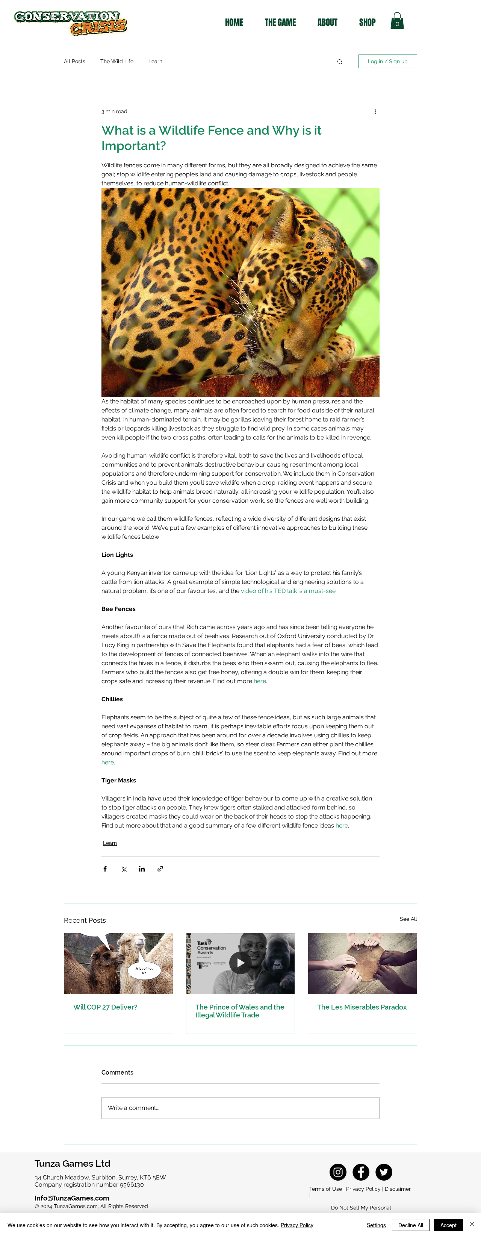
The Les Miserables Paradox (362, 1007)
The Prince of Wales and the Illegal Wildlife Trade (239, 1011)
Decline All (410, 1225)
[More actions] (375, 111)
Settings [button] (376, 1225)
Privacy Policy (297, 1225)
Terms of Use (325, 1189)
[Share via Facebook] (105, 868)
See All (408, 919)
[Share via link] (160, 868)
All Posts (74, 61)
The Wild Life (116, 61)
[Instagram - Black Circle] (338, 1172)
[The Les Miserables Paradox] (362, 963)
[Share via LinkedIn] (141, 868)
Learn (155, 61)
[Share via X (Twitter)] (123, 868)
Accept (448, 1225)
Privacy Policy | (365, 1189)
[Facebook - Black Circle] (360, 1172)
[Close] (471, 1225)
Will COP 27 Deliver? (105, 1007)
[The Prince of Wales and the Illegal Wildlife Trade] (240, 963)
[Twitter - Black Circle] (383, 1172)
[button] (397, 20)
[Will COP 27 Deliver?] (118, 963)
